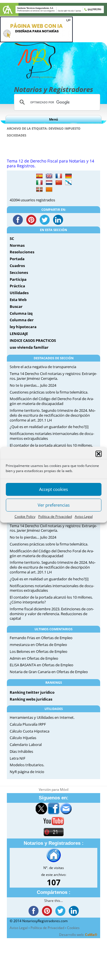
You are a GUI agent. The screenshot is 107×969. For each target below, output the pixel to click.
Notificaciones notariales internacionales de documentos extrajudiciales (52, 436)
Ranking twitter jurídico (32, 692)
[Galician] (68, 183)
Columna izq (21, 313)
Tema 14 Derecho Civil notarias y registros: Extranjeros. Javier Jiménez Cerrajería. (53, 376)
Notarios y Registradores (53, 89)
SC (12, 238)
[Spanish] (39, 176)
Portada (17, 258)
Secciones (19, 272)
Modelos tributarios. (27, 764)
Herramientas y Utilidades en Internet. (42, 717)
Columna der (22, 319)
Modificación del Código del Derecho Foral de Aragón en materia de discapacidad (52, 401)
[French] (58, 176)
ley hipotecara (23, 326)
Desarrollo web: (78, 934)
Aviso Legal (84, 516)
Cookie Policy (25, 516)
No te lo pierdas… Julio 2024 (33, 385)
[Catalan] (49, 189)
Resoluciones (22, 251)
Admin (15, 658)
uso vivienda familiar (29, 347)
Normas (17, 245)
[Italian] (39, 183)
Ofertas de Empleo (56, 637)
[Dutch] (49, 183)
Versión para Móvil (53, 789)
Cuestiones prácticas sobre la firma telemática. (49, 392)
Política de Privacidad (55, 516)
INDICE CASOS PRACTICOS (33, 340)
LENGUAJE (19, 333)
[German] (68, 176)
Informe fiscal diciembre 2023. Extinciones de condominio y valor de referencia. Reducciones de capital (52, 613)
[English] (49, 176)
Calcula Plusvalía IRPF (28, 724)
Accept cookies (53, 489)
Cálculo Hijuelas (23, 737)
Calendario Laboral (26, 744)
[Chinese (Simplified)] (58, 183)
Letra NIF (17, 758)
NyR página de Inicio (27, 771)
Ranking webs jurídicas (31, 699)
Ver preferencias (54, 505)
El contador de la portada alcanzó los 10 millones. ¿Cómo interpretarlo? (51, 600)
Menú (53, 119)
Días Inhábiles (21, 751)
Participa (18, 279)
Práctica (17, 285)
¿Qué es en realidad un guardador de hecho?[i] (49, 426)
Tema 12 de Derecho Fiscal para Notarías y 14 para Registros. (50, 163)
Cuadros (17, 265)
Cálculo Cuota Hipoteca (29, 731)
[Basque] (39, 189)
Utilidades (19, 292)
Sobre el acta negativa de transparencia (43, 366)
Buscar (16, 306)
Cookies (73, 927)
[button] (98, 454)
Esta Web (18, 299)
